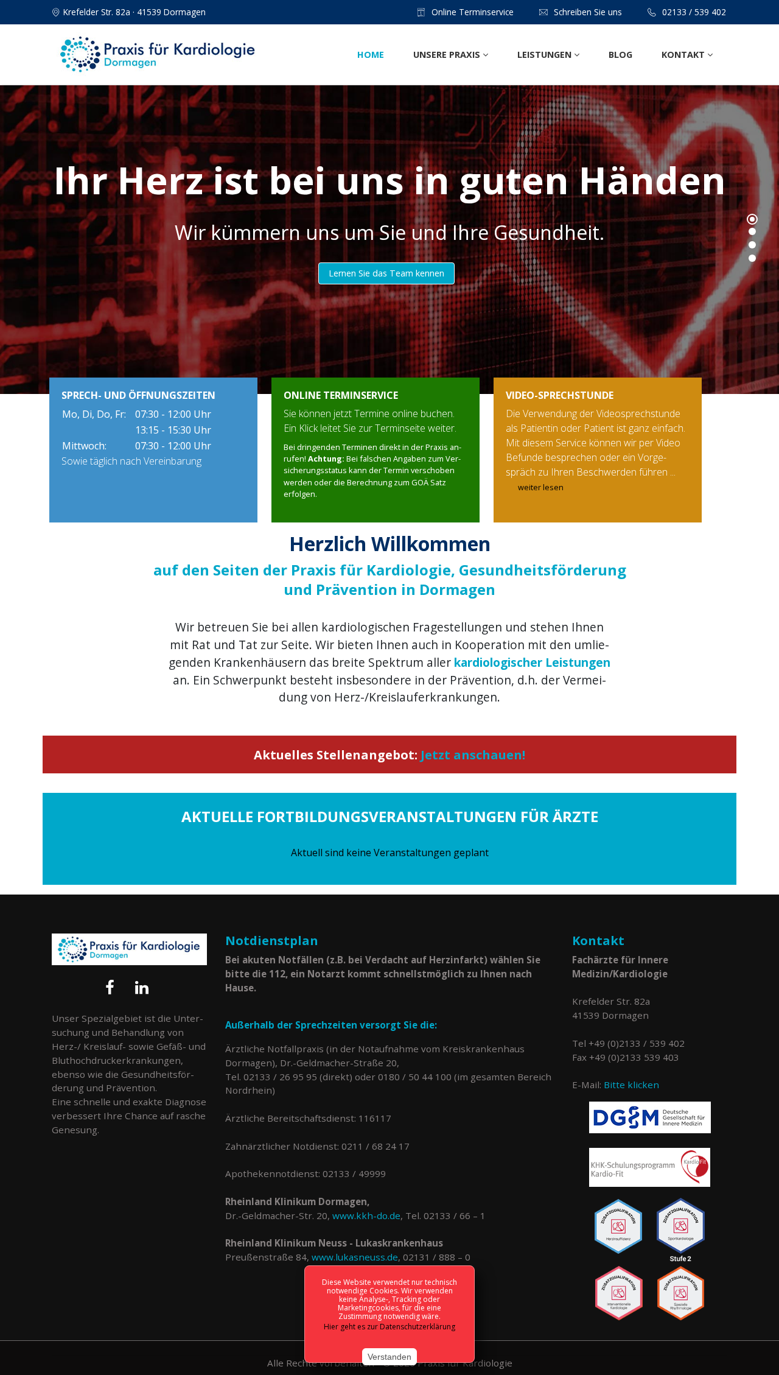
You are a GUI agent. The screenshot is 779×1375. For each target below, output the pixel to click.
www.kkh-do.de (366, 1215)
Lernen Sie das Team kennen (386, 273)
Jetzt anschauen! (473, 755)
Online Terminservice (472, 12)
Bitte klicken (631, 1084)
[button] (752, 219)
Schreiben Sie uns (588, 12)
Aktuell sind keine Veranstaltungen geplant (390, 852)
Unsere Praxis (448, 54)
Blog (620, 54)
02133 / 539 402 (694, 12)
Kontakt (684, 54)
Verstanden (389, 1357)
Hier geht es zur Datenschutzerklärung (389, 1326)
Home (370, 54)
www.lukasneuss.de (355, 1257)
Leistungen (545, 54)
